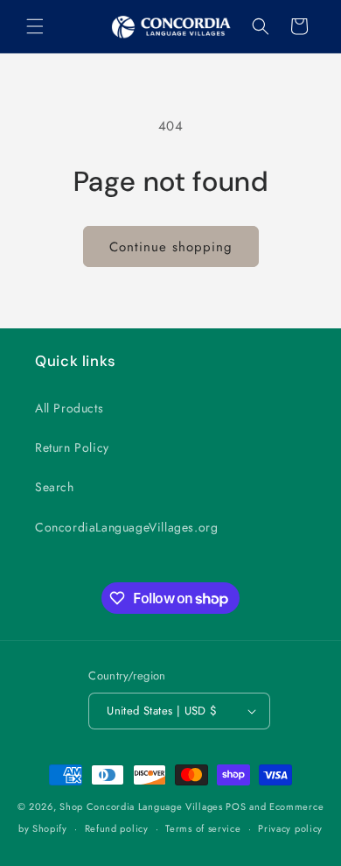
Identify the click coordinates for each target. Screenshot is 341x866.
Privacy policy (290, 828)
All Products (69, 408)
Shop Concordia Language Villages (140, 806)
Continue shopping (171, 247)
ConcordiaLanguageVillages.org (126, 527)
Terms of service (202, 828)
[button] (35, 26)
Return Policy (72, 447)
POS (236, 806)
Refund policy (117, 828)
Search (54, 487)
